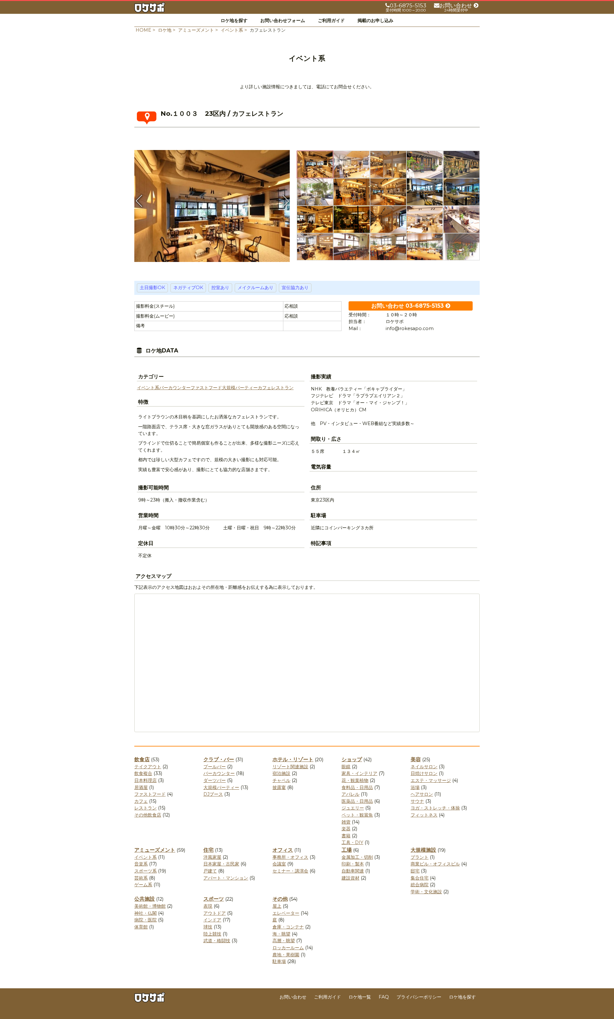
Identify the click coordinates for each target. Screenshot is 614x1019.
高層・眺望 (283, 941)
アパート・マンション (225, 878)
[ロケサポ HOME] (149, 9)
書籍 (346, 836)
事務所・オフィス (290, 857)
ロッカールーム (288, 948)
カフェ (264, 388)
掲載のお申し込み (375, 20)
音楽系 (141, 864)
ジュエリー (353, 808)
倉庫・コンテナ (288, 927)
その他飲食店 (147, 815)
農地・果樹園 (285, 955)
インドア (212, 920)
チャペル (281, 780)
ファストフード (206, 388)
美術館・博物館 (150, 906)
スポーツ (213, 899)
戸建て (210, 871)
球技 (207, 927)
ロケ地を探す (234, 20)
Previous (139, 201)
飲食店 (142, 759)
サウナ (417, 801)
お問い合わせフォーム (282, 20)
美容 (416, 759)
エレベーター (285, 913)
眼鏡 (346, 767)
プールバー (214, 767)
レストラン (282, 388)
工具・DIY (352, 842)
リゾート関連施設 (290, 767)
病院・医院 (145, 920)
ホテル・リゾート (292, 759)
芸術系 (141, 878)
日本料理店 (145, 780)
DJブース (213, 794)
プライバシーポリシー (419, 997)
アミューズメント (154, 850)
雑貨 (346, 822)
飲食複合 (143, 773)
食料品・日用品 (357, 787)
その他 (280, 899)
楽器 (346, 829)
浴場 (415, 787)
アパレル (350, 794)
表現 (207, 906)
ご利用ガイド (331, 20)
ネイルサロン (424, 767)
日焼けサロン (424, 773)
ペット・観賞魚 (357, 815)
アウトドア (214, 913)
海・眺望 (281, 934)
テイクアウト (147, 767)
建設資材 (350, 878)
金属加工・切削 (357, 857)
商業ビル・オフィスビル (435, 864)
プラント (420, 857)
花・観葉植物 (355, 780)
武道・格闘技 (216, 941)
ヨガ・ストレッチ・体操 (435, 808)
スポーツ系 (145, 871)
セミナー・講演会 (290, 871)
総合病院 (420, 885)
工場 (347, 850)
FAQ (384, 997)
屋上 (276, 906)
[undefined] (212, 204)
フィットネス (424, 815)
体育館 (141, 927)
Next (285, 201)
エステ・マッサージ (431, 780)
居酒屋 (141, 787)
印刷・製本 (353, 864)
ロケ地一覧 (360, 997)
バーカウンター (175, 388)
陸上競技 (212, 934)
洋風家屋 (212, 857)
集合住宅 (420, 878)
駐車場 (279, 961)
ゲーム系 (143, 885)
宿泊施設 (281, 773)
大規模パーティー (240, 388)
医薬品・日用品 (357, 801)
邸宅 (415, 871)
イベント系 (148, 388)
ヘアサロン (422, 794)
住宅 (208, 850)
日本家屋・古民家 (221, 864)
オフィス (282, 850)
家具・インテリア (359, 773)
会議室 (279, 864)
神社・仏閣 (145, 913)
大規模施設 (423, 850)
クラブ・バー (218, 759)
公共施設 (144, 899)
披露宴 (279, 787)
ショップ (352, 759)
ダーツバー (214, 780)
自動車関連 (353, 871)
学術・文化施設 (426, 892)
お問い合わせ (292, 997)
